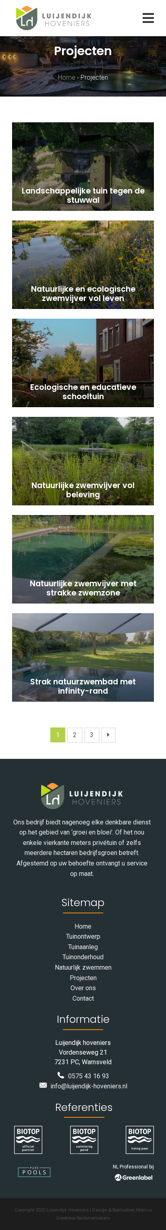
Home (66, 77)
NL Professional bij (133, 1167)
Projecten (83, 978)
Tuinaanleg (83, 947)
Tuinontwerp (83, 936)
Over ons (83, 988)
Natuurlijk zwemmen (83, 967)
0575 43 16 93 (87, 1076)
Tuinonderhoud (83, 957)
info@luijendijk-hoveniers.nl (87, 1086)
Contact (83, 998)
